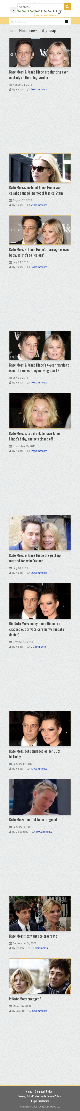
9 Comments (38, 646)
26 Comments (39, 572)
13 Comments (39, 768)
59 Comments (39, 450)
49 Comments (39, 382)
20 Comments (39, 89)
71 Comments (39, 205)
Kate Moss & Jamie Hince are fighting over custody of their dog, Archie (38, 74)
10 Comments (44, 831)
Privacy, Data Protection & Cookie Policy (39, 1096)
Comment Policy (43, 1091)
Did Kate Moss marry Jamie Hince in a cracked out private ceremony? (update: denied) (37, 629)
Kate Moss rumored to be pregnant (33, 819)
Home (29, 1091)
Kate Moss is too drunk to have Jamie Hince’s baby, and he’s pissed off (35, 436)
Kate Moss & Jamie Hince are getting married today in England (35, 558)
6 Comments (39, 1010)
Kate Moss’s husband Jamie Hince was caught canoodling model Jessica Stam (36, 190)
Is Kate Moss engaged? (25, 998)
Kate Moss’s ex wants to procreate (33, 936)
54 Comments (39, 267)
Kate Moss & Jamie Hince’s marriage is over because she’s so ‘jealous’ (39, 252)
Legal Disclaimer (40, 1101)
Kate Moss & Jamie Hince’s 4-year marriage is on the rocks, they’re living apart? (39, 367)
